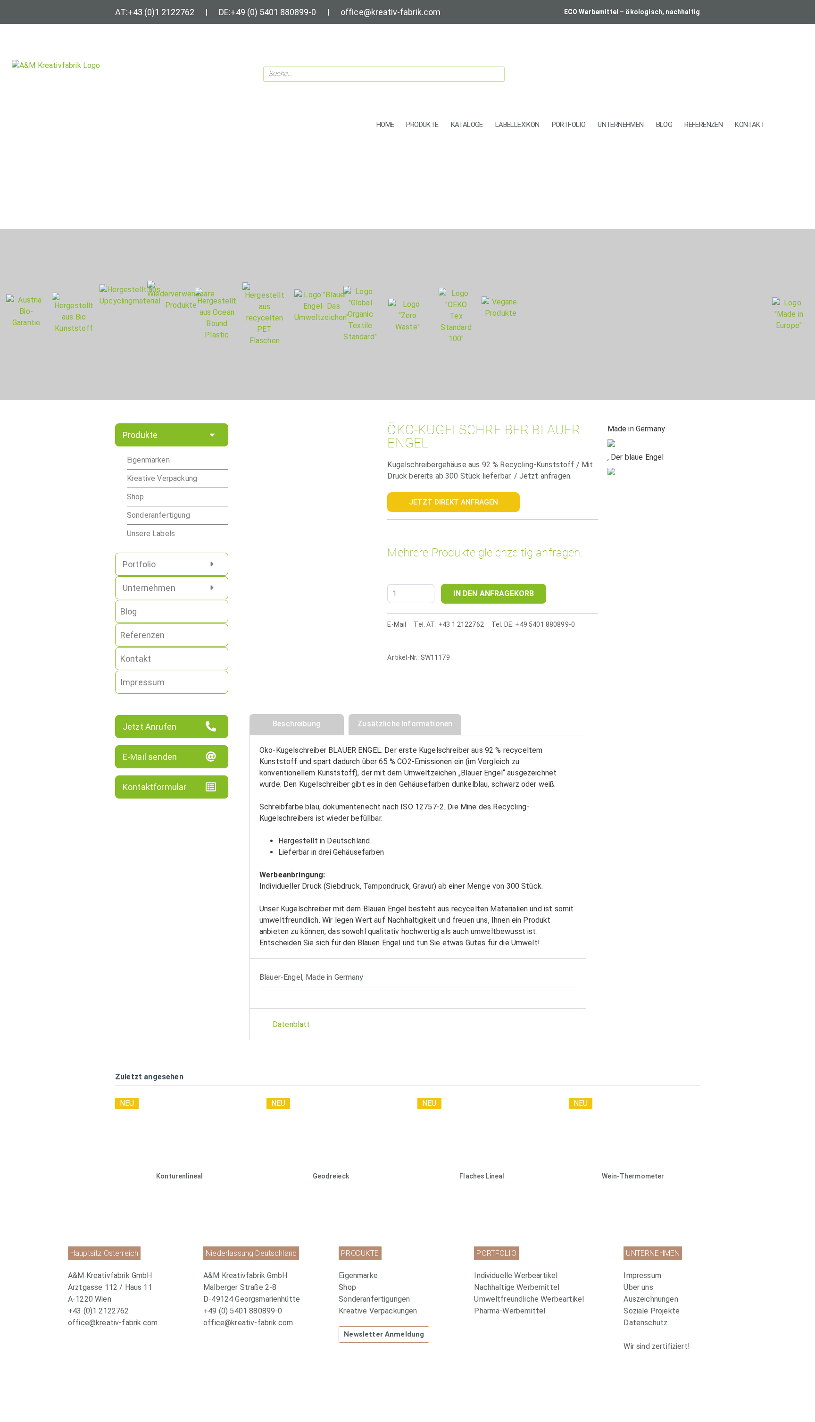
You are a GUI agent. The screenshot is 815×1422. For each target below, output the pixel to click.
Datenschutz (645, 1322)
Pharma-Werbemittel (509, 1310)
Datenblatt (291, 1024)
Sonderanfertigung (158, 515)
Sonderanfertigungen (374, 1299)
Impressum (642, 1275)
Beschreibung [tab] (297, 723)
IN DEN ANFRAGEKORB (493, 593)
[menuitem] (402, 1275)
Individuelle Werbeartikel (515, 1275)
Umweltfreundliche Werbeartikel (529, 1299)
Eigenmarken (148, 459)
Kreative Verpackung (162, 478)
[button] (422, 125)
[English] (704, 71)
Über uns (638, 1287)
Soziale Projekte (652, 1310)
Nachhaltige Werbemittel (516, 1287)
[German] (717, 71)
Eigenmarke (358, 1275)
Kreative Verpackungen (378, 1310)
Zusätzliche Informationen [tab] (405, 723)
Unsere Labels (151, 533)
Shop (135, 496)
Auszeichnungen (651, 1299)
